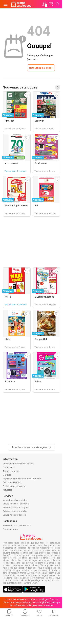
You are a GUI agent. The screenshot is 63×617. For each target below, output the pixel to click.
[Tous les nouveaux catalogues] (57, 87)
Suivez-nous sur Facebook (16, 503)
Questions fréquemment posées (18, 463)
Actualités (7, 490)
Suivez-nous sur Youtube (15, 511)
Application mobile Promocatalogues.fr (22, 478)
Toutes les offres (11, 471)
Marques (7, 475)
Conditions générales (41, 602)
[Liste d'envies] (51, 4)
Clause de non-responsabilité (16, 602)
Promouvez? (9, 467)
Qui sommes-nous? (12, 482)
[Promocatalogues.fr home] (22, 4)
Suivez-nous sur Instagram (16, 507)
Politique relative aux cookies (40, 605)
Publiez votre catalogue (14, 486)
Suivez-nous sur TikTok (14, 515)
